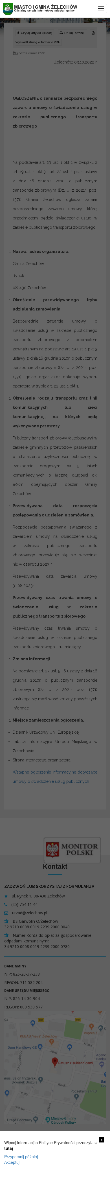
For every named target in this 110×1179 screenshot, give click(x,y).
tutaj (8, 1148)
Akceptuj (11, 1162)
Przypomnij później (21, 1156)
